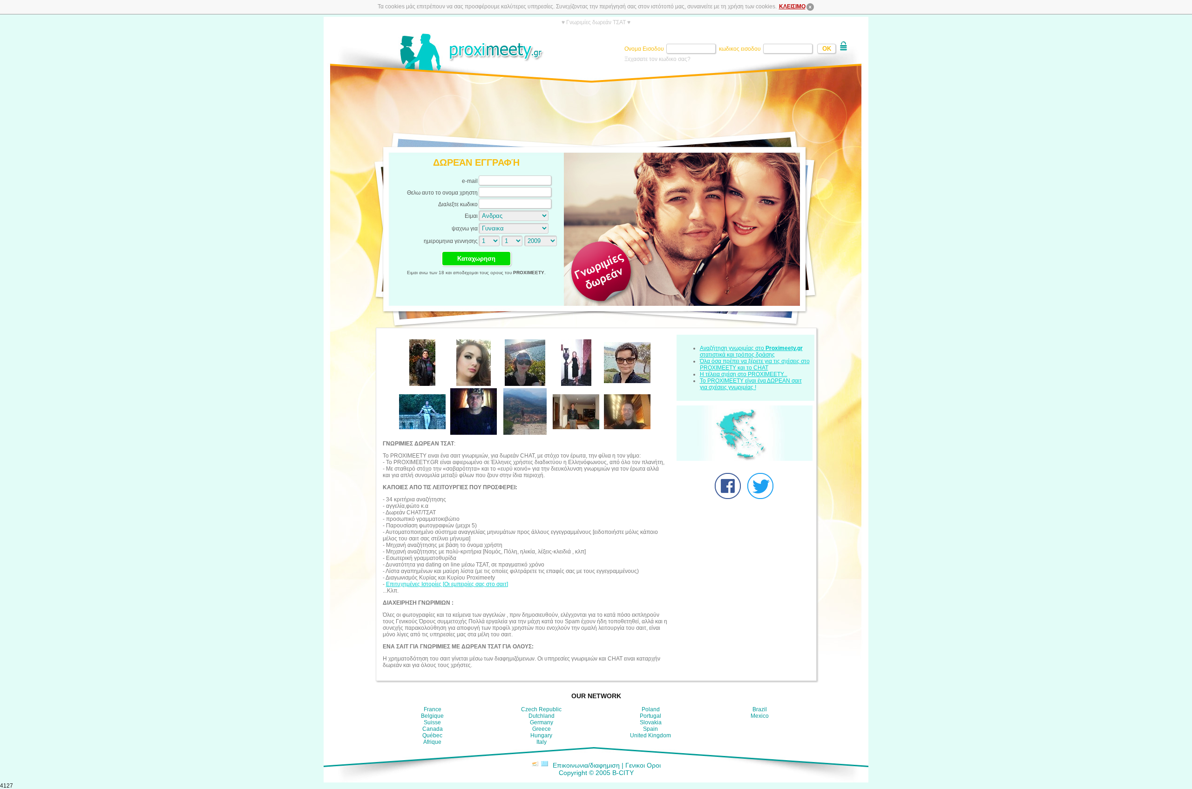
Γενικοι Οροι (643, 765)
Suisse (432, 722)
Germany (541, 722)
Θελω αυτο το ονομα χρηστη (442, 192)
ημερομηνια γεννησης (451, 241)
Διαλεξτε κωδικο (458, 204)
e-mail (470, 181)
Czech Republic (541, 709)
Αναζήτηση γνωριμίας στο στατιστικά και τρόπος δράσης (751, 351)
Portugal (650, 716)
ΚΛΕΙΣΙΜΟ (792, 6)
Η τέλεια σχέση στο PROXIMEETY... (743, 374)
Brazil (759, 709)
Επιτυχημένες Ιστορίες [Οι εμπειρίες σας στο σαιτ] (447, 584)
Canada (432, 729)
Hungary (541, 735)
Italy (541, 742)
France (432, 709)
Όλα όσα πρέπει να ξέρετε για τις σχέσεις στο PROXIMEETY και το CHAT (755, 364)
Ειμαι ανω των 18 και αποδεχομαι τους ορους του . (476, 272)
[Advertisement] (596, 109)
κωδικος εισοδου (740, 49)
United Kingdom (650, 735)
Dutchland (541, 716)
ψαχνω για (465, 228)
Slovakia (651, 722)
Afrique (432, 742)
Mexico (760, 716)
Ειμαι (471, 216)
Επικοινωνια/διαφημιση (586, 765)
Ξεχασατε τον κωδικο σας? (657, 59)
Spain (650, 729)
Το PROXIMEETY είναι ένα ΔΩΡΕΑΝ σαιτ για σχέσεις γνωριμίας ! (751, 384)
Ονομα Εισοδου (644, 49)
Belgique (432, 716)
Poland (651, 709)
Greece (541, 729)
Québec (432, 735)
